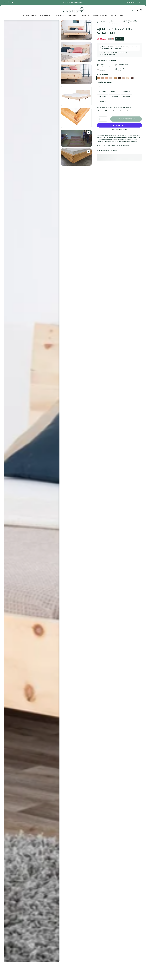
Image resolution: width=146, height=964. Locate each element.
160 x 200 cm (126, 86)
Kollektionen (104, 22)
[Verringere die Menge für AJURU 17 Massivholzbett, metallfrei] (99, 119)
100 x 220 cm (126, 91)
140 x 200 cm (114, 86)
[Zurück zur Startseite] (98, 22)
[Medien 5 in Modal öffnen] (76, 96)
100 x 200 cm (102, 86)
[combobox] (134, 2)
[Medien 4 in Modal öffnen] (76, 74)
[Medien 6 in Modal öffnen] (76, 118)
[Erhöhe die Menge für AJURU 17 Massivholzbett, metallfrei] (107, 119)
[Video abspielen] (88, 132)
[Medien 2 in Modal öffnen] (76, 30)
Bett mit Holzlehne (114, 22)
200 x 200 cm (114, 91)
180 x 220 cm (126, 96)
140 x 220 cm (102, 96)
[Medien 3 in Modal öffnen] (76, 52)
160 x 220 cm (114, 96)
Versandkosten (111, 54)
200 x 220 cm (102, 101)
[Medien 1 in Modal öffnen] (31, 491)
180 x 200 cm (102, 91)
